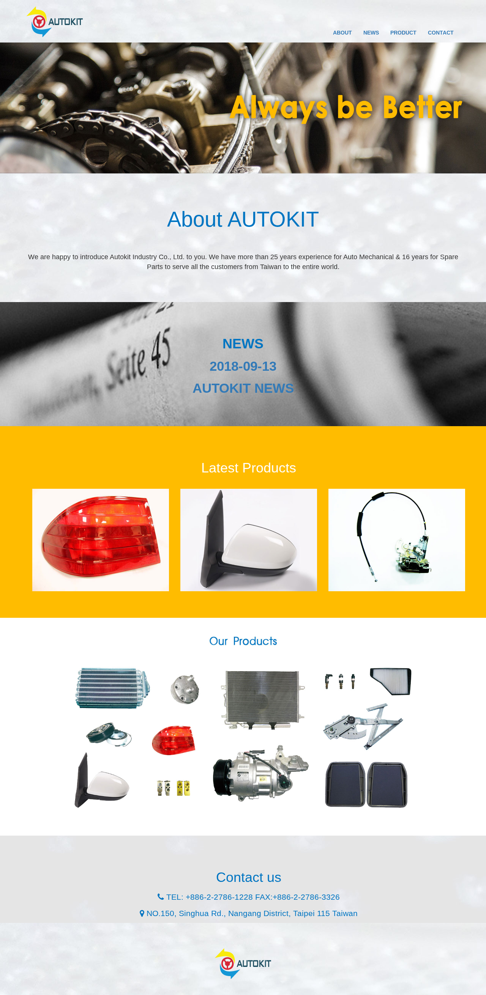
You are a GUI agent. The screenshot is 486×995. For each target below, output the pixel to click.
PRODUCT (403, 33)
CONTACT (441, 33)
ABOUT (342, 33)
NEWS (371, 33)
